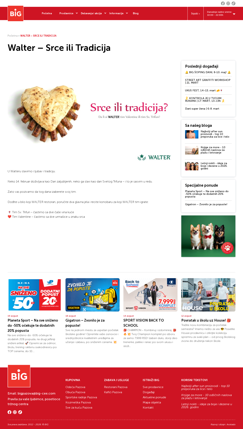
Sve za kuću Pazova (78, 407)
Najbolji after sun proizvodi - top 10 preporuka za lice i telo (215, 134)
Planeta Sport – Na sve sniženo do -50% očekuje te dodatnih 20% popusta (207, 194)
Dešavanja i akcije (91, 13)
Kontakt (148, 407)
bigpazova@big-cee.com (36, 393)
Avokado (231, 424)
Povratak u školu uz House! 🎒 (206, 320)
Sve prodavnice (153, 387)
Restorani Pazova (115, 387)
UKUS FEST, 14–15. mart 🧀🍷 (204, 90)
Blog (136, 13)
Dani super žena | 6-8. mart (202, 108)
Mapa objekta (152, 402)
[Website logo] (16, 13)
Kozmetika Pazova (78, 402)
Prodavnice (66, 13)
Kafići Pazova (113, 392)
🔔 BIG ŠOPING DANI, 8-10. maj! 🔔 (208, 72)
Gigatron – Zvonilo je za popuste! (206, 204)
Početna (47, 13)
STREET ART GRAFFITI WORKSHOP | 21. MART (207, 81)
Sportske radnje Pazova (81, 397)
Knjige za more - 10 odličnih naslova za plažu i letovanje (213, 150)
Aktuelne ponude (154, 397)
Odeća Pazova (75, 387)
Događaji (149, 392)
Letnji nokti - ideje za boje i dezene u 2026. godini (214, 166)
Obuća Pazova (75, 392)
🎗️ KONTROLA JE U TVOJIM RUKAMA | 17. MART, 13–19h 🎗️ (205, 100)
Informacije (116, 13)
